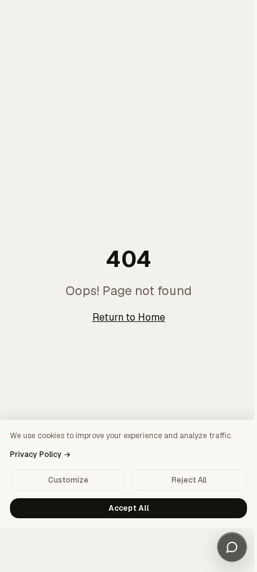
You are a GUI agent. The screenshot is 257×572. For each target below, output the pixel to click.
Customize (68, 480)
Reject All (189, 480)
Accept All (129, 508)
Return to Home (128, 317)
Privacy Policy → (40, 454)
